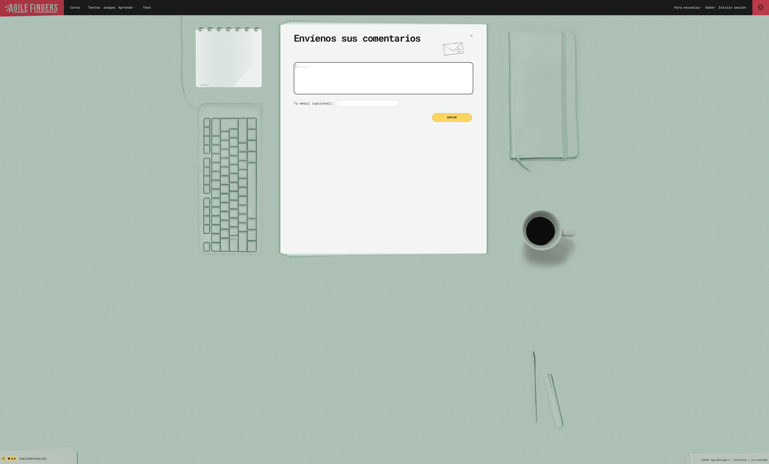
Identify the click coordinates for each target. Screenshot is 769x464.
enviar (452, 117)
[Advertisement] (229, 58)
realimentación (33, 458)
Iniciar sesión (732, 7)
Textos (94, 7)
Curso (75, 7)
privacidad (759, 459)
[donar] (12, 459)
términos (740, 459)
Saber (710, 7)
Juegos (109, 7)
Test (147, 7)
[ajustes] (760, 7)
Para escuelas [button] (687, 7)
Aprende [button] (126, 7)
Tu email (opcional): (314, 103)
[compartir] (3, 459)
